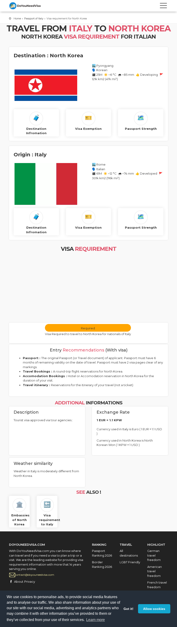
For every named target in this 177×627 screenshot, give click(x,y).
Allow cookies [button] (154, 609)
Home (17, 18)
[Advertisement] (88, 288)
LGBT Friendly (130, 562)
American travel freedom (154, 571)
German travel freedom (154, 555)
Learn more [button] (95, 620)
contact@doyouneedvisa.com (34, 574)
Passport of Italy (33, 18)
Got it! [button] (128, 609)
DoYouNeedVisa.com (29, 5)
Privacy (29, 581)
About (18, 581)
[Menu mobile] (163, 6)
